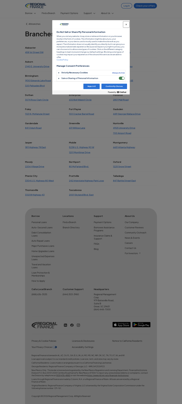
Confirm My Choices (114, 86)
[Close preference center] (126, 24)
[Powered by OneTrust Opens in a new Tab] (118, 92)
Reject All (92, 86)
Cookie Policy (62, 60)
